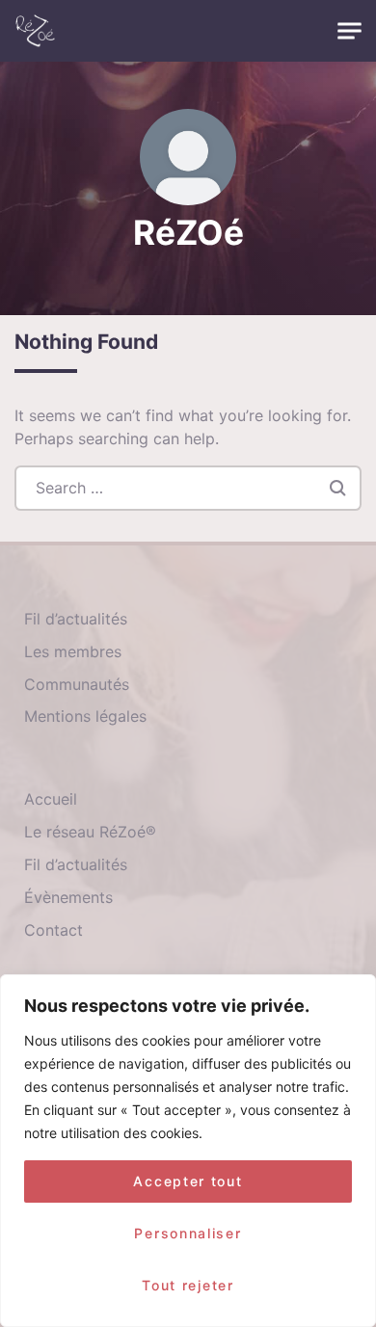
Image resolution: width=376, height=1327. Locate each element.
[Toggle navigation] (349, 31)
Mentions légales (85, 716)
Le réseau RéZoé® (90, 831)
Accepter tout (187, 1181)
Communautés (76, 684)
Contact (53, 930)
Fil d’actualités (75, 618)
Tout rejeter (187, 1285)
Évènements (68, 897)
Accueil (50, 799)
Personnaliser (187, 1233)
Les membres (72, 651)
